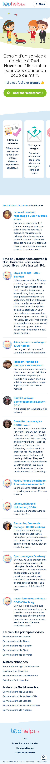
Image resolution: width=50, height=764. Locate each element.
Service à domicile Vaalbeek (18, 691)
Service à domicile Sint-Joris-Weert (21, 705)
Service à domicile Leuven (17, 636)
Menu (42, 4)
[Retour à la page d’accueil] (14, 4)
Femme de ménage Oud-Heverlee (21, 666)
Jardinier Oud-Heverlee (15, 671)
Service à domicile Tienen (16, 641)
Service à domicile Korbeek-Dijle (20, 696)
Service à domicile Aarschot (17, 645)
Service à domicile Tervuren (17, 654)
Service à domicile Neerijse (17, 710)
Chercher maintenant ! (28, 93)
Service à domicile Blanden (17, 700)
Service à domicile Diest (15, 650)
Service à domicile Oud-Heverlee (20, 675)
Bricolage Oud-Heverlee (16, 680)
